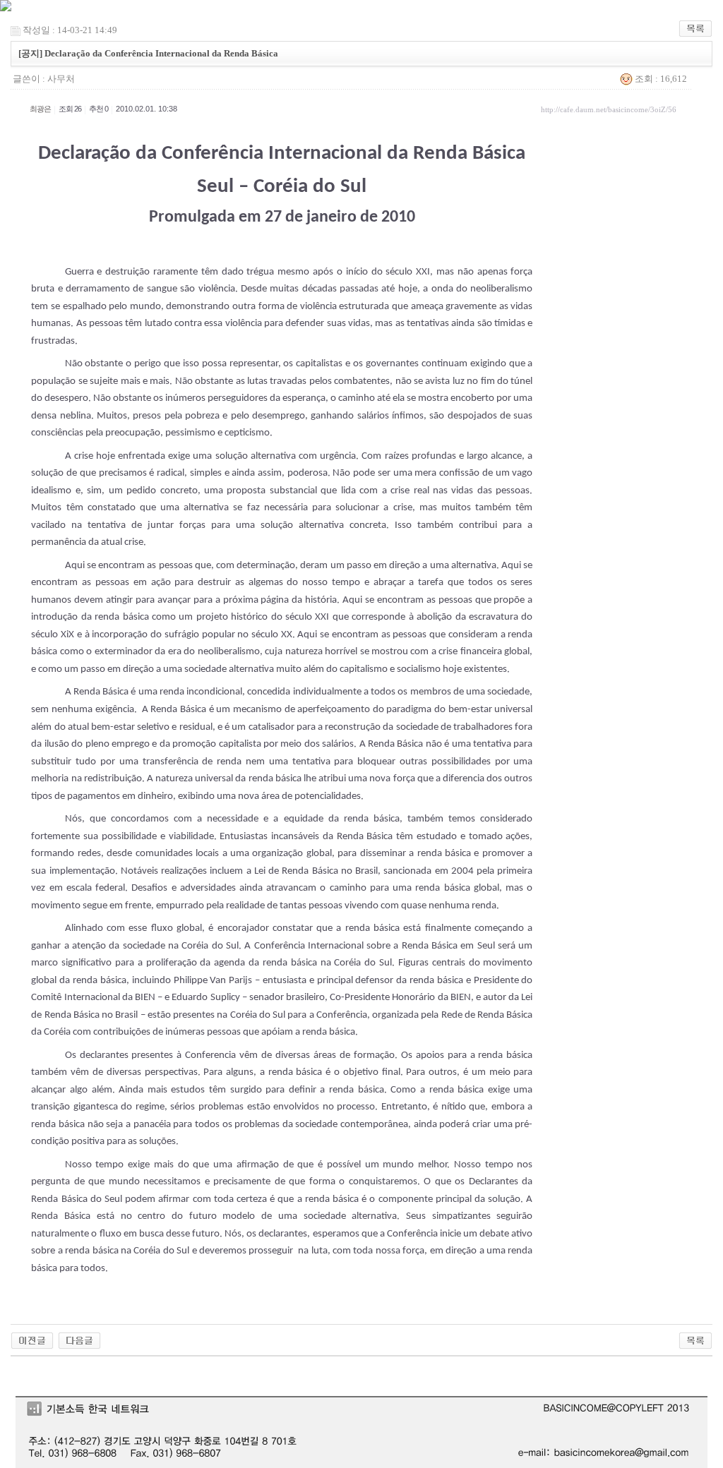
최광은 (40, 108)
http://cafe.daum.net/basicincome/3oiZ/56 (608, 109)
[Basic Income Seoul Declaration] (32, 1339)
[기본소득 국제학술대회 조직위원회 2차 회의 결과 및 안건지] (79, 1339)
